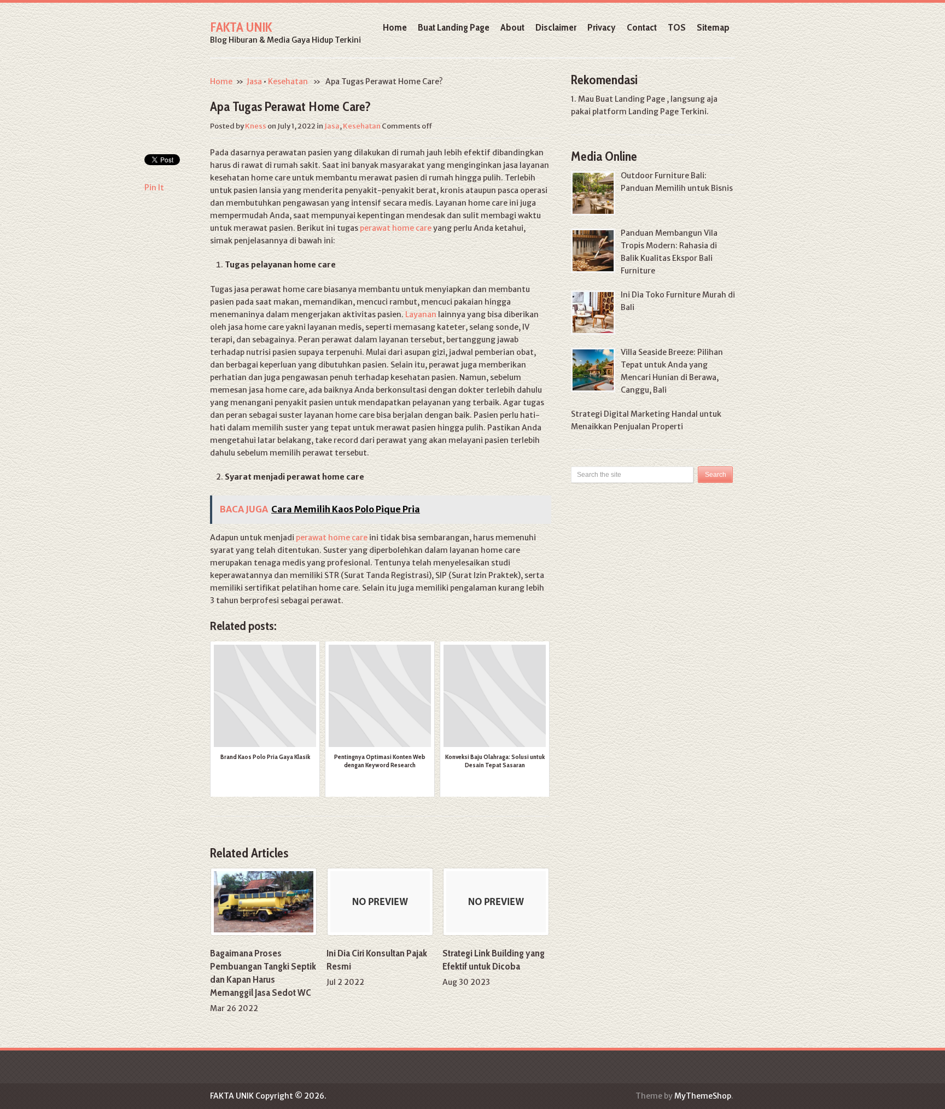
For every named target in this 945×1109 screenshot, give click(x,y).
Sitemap (713, 27)
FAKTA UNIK (241, 27)
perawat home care (395, 228)
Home (395, 27)
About (512, 27)
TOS (677, 27)
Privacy (601, 27)
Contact (642, 27)
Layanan (420, 314)
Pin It (154, 187)
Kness (255, 126)
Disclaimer (555, 27)
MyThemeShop (702, 1096)
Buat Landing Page (453, 27)
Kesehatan (288, 81)
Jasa (254, 81)
